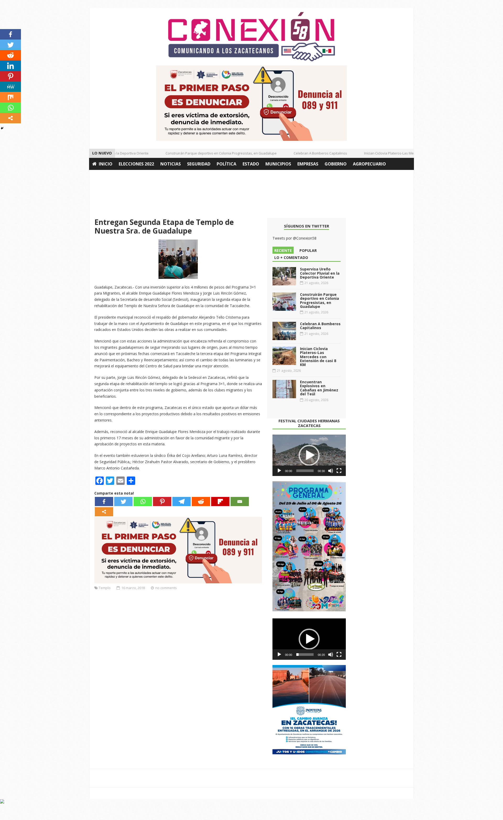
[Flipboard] (220, 501)
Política (226, 164)
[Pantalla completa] (339, 470)
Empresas (307, 164)
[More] (104, 511)
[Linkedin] (10, 65)
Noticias (170, 164)
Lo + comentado (291, 257)
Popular (308, 250)
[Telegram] (181, 501)
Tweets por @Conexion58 (294, 238)
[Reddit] (201, 501)
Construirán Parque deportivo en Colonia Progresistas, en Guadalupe (212, 153)
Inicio (105, 164)
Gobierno (336, 164)
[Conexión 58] (251, 36)
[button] (309, 455)
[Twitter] (123, 501)
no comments (166, 587)
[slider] (305, 470)
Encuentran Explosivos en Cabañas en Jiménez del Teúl (319, 387)
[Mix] (10, 97)
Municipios (278, 164)
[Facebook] (104, 501)
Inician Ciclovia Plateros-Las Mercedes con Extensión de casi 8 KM (407, 153)
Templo (105, 587)
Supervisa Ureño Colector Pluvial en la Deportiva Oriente (320, 273)
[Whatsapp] (143, 501)
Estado (251, 164)
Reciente (283, 250)
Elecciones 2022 (136, 164)
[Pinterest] (162, 501)
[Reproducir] (279, 470)
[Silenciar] (330, 470)
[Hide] (2, 128)
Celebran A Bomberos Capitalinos (311, 153)
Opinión (101, 176)
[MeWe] (10, 86)
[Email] (240, 501)
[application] (309, 455)
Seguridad (198, 164)
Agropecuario (369, 164)
